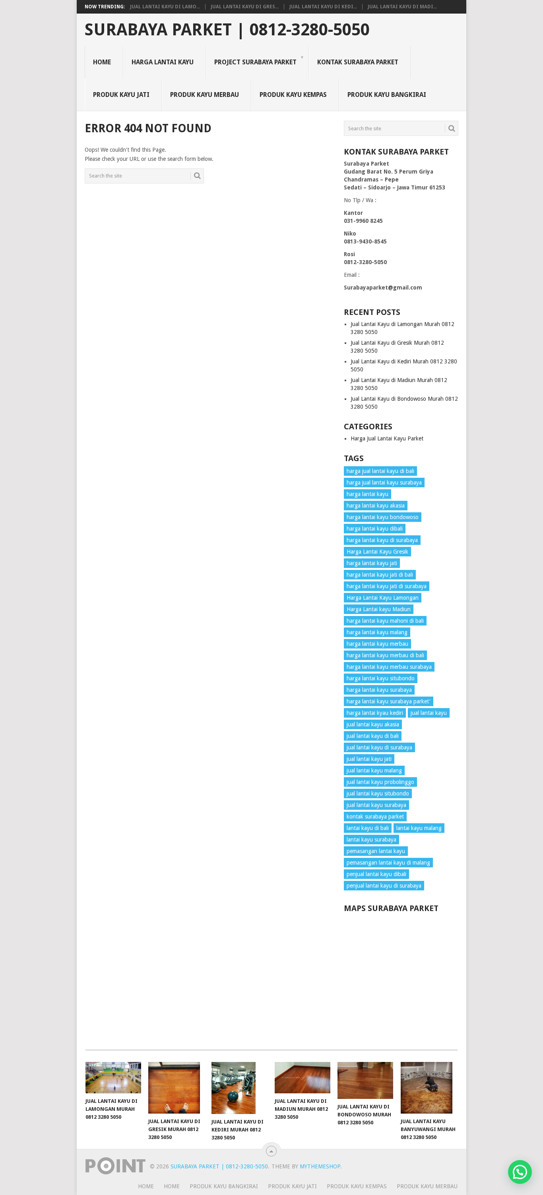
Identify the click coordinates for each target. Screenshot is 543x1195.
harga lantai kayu (367, 494)
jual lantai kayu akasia (373, 724)
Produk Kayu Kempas (293, 94)
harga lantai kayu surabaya (379, 690)
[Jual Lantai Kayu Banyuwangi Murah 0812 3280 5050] (428, 1088)
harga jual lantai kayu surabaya (384, 482)
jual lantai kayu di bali (373, 736)
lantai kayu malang (419, 828)
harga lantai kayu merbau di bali (385, 655)
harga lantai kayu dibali (375, 528)
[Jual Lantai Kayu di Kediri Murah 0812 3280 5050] (239, 1088)
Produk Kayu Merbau (204, 94)
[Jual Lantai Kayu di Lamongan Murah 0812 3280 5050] (113, 1077)
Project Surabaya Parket (255, 62)
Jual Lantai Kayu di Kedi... (323, 7)
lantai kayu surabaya (371, 839)
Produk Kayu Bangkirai (386, 94)
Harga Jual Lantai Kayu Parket (387, 438)
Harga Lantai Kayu (163, 62)
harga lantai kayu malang (377, 632)
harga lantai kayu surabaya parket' (389, 701)
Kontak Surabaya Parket (357, 62)
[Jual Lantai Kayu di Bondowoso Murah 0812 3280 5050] (365, 1080)
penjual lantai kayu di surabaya (384, 885)
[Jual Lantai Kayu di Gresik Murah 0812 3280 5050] (176, 1088)
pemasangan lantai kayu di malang (388, 862)
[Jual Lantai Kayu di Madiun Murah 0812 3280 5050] (302, 1077)
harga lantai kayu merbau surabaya (389, 667)
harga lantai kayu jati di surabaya (387, 586)
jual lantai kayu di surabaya (379, 747)
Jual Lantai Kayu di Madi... (402, 7)
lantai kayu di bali (368, 828)
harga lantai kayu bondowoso (383, 517)
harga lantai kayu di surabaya (382, 540)
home (146, 1186)
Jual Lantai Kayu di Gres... (245, 7)
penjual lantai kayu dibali (376, 874)
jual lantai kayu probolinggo (380, 782)
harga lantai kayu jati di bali (380, 574)
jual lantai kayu (429, 713)
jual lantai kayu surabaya (376, 805)
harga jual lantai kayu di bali (380, 471)
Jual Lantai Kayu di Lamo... (165, 7)
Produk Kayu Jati (121, 94)
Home (102, 62)
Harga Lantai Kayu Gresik (377, 551)
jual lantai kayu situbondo (378, 793)
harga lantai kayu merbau (377, 644)
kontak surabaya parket (375, 816)
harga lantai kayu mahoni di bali (385, 621)
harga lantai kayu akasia (376, 505)
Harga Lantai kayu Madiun (379, 609)
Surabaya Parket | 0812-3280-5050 (227, 29)
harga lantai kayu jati (372, 563)
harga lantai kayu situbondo (381, 678)
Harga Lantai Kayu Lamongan (383, 598)
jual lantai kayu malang (374, 770)
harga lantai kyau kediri (375, 713)
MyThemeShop (320, 1166)
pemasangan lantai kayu (376, 851)
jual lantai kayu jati (369, 759)
